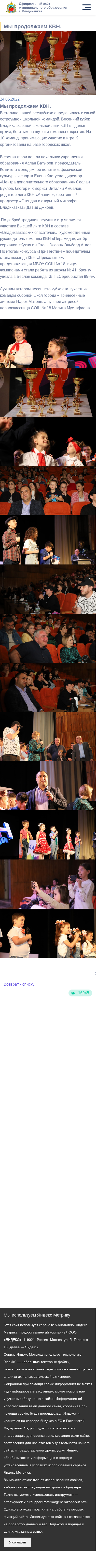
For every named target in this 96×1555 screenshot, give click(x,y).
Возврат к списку (19, 984)
